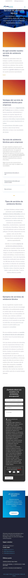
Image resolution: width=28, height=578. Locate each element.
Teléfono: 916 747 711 (9, 549)
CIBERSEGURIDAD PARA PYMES (10, 561)
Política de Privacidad (14, 574)
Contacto (14, 513)
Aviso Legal (5, 574)
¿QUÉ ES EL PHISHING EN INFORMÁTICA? (12, 568)
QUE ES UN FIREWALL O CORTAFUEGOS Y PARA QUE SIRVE (14, 565)
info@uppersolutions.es (9, 553)
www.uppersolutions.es (9, 551)
